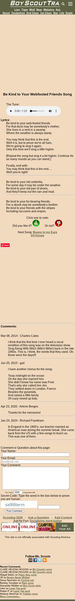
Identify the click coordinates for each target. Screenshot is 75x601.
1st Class (46, 12)
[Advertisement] (37, 51)
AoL (58, 9)
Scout (6, 12)
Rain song (27, 583)
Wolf (32, 9)
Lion (17, 9)
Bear (39, 9)
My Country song (42, 569)
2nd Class (32, 12)
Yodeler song (30, 593)
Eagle (69, 12)
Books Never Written (18, 577)
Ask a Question (38, 517)
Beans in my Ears (45, 232)
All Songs (37, 235)
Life (62, 12)
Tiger (24, 9)
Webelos (49, 9)
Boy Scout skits (32, 585)
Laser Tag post (17, 588)
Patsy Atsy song (27, 574)
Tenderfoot (18, 12)
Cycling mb (27, 580)
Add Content (63, 517)
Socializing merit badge (46, 520)
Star (55, 12)
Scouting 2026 (13, 517)
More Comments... (10, 596)
